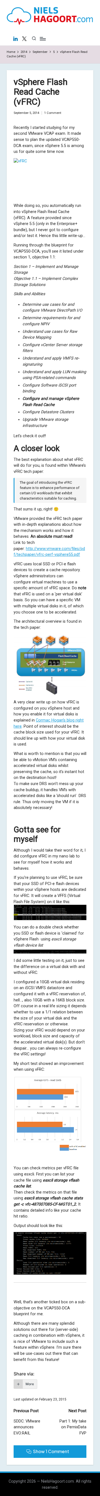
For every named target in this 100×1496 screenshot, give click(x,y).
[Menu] (42, 38)
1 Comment (52, 113)
